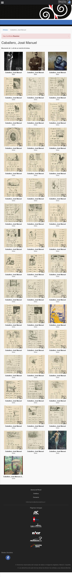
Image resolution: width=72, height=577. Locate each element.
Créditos (36, 493)
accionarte (36, 545)
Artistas (5, 30)
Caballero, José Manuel (13, 72)
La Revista (36, 519)
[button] (68, 36)
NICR (36, 532)
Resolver (16, 36)
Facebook (8, 557)
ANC (36, 512)
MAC (36, 526)
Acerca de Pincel (36, 490)
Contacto (36, 497)
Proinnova (36, 539)
